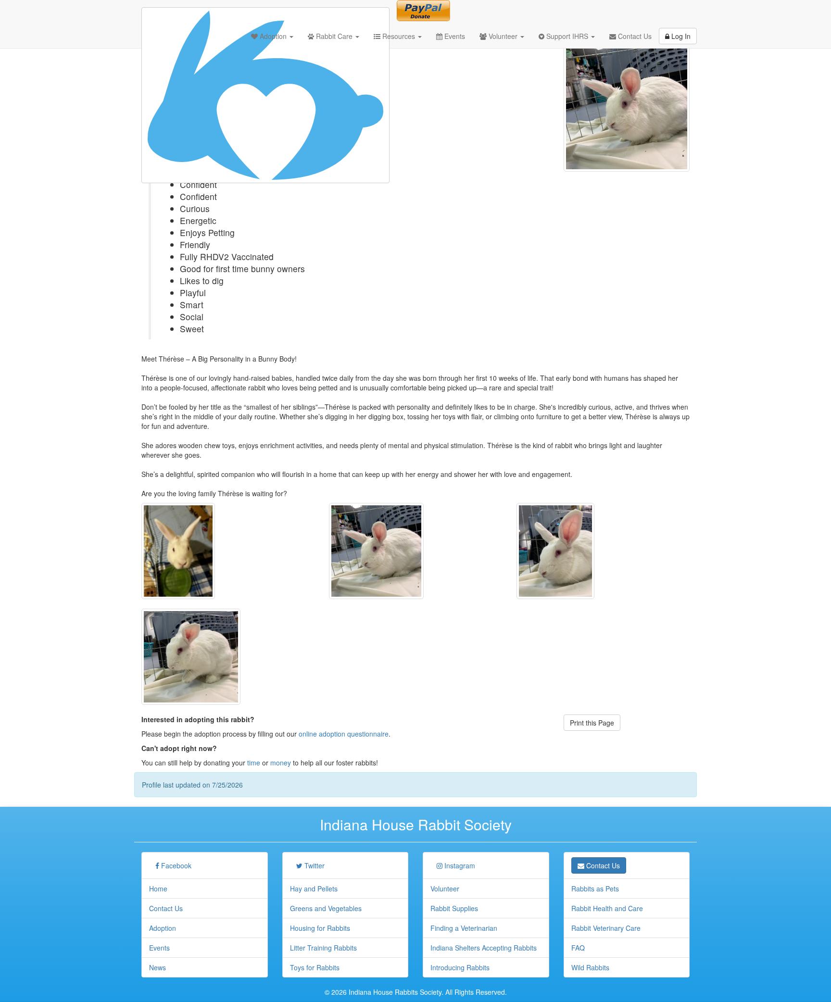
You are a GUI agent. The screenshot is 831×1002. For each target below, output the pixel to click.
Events (453, 36)
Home (158, 888)
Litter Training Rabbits (323, 947)
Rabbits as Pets (595, 888)
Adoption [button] (273, 36)
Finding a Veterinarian (463, 928)
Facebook (175, 865)
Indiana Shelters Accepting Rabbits (483, 947)
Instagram (458, 865)
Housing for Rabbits (320, 928)
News (157, 967)
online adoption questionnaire (344, 734)
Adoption (162, 928)
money (280, 762)
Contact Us (634, 36)
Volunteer (444, 888)
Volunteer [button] (503, 36)
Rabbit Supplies (454, 908)
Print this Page (592, 722)
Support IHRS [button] (567, 36)
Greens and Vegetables (326, 908)
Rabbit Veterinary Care (606, 928)
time (253, 762)
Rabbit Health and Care (607, 908)
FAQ (578, 947)
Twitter (313, 865)
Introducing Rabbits (460, 967)
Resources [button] (398, 36)
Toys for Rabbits (315, 967)
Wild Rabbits (590, 967)
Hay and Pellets (314, 888)
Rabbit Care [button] (334, 36)
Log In (680, 36)
